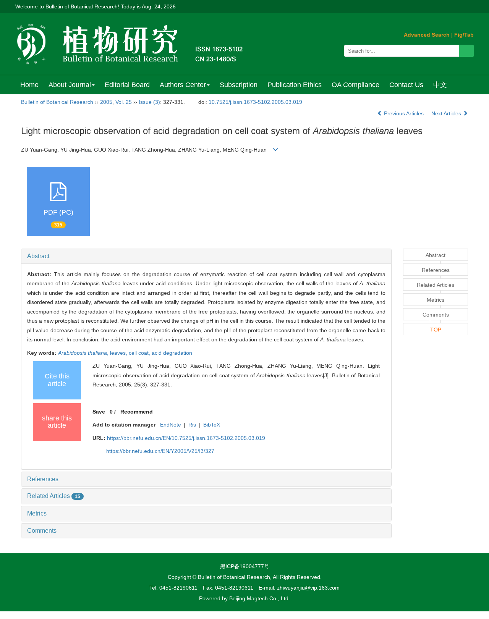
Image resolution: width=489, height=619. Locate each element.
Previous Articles (403, 113)
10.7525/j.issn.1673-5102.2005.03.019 (255, 102)
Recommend (136, 412)
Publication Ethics (294, 85)
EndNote (170, 425)
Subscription (238, 85)
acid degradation (172, 353)
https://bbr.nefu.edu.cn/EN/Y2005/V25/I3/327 (160, 451)
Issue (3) (149, 102)
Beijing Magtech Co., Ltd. (259, 598)
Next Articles (447, 113)
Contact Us (406, 85)
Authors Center (183, 85)
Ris (192, 425)
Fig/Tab (464, 35)
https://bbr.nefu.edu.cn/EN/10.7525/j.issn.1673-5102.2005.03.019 (186, 438)
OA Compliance (355, 85)
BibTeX (211, 425)
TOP (435, 329)
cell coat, (140, 353)
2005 (106, 102)
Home (29, 85)
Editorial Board (127, 85)
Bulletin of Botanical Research (57, 102)
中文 (440, 85)
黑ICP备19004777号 (244, 566)
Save (98, 412)
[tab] (206, 256)
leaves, (119, 353)
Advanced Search (427, 35)
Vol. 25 (123, 102)
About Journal (70, 85)
